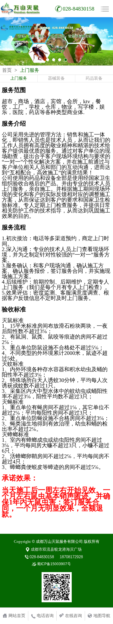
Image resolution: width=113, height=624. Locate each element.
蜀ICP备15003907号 (54, 564)
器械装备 (56, 78)
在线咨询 (73, 615)
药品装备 (94, 78)
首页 (7, 70)
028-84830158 (78, 9)
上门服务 (18, 78)
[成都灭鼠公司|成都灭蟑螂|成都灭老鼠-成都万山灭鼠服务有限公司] (20, 8)
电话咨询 (45, 615)
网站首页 (16, 615)
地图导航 (101, 615)
